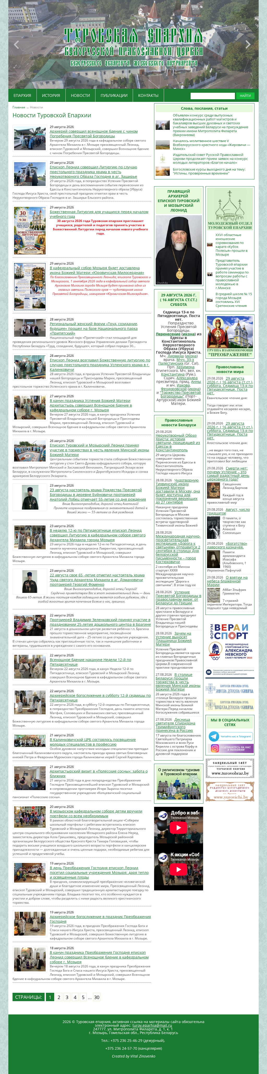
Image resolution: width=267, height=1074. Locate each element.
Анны (196, 381)
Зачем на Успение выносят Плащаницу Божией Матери (174, 639)
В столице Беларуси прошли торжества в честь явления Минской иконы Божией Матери (178, 682)
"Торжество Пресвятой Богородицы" (180, 394)
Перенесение (168, 333)
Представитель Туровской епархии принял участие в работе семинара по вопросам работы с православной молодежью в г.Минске (232, 274)
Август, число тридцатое (228, 511)
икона (189, 333)
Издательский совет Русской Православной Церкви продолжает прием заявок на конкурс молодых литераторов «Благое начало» (210, 158)
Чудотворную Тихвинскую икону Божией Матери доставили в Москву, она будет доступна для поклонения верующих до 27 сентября (178, 491)
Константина (173, 374)
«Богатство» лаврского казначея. (227, 545)
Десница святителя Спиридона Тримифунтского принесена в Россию (175, 725)
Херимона (186, 366)
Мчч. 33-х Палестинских (176, 361)
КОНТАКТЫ (148, 95)
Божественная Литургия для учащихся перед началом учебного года (99, 214)
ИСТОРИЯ (51, 95)
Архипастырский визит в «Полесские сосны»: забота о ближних (99, 773)
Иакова (183, 385)
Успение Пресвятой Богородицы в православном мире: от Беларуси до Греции (178, 597)
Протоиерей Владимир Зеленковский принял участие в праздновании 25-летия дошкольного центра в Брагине (100, 622)
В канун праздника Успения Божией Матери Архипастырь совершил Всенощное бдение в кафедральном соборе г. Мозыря (91, 405)
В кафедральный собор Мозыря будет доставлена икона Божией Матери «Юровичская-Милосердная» (97, 270)
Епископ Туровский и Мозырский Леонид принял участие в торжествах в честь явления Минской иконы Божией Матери (99, 450)
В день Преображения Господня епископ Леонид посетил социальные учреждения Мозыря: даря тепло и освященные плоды (99, 872)
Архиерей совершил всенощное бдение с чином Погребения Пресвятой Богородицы (94, 133)
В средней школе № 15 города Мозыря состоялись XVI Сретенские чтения (234, 299)
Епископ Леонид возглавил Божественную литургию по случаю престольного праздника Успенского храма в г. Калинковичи (100, 365)
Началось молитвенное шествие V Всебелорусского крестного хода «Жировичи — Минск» (211, 144)
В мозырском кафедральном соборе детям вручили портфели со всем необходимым (96, 813)
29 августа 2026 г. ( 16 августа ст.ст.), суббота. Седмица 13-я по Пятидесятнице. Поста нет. (230, 385)
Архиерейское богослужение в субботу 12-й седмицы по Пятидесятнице (100, 698)
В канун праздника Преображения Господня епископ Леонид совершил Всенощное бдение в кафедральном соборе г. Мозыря (99, 957)
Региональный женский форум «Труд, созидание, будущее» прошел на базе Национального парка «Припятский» (94, 328)
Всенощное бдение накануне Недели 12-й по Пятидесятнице (90, 662)
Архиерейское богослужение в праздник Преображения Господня (100, 919)
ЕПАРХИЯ (22, 95)
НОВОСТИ (80, 95)
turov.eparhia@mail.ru (152, 1025)
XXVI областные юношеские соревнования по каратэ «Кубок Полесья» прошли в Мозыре (231, 244)
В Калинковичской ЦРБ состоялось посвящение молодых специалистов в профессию (93, 742)
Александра (187, 377)
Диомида (176, 355)
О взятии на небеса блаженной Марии (227, 581)
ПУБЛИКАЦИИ (114, 95)
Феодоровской (174, 388)
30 (96, 997)
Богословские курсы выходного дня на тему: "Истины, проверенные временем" (209, 171)
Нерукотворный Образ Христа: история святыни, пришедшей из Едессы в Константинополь (178, 442)
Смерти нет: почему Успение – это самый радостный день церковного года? (228, 474)
